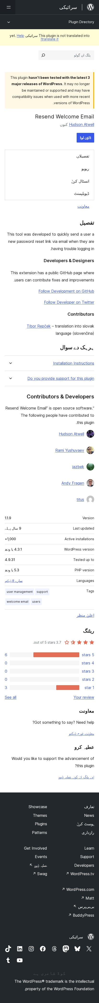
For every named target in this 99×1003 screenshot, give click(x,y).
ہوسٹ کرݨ (85, 823)
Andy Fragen (73, 483)
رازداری (88, 832)
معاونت (83, 206)
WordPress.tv (80, 873)
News (89, 815)
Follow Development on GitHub (66, 291)
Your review (84, 697)
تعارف (89, 806)
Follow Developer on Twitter (69, 302)
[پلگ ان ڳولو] (43, 55)
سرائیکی (76, 937)
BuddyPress (81, 915)
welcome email (17, 601)
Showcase (38, 806)
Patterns (39, 832)
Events (41, 856)
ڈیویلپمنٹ (81, 193)
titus (80, 499)
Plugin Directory (81, 22)
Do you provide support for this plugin (60, 378)
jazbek (78, 466)
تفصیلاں (82, 156)
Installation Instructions (73, 363)
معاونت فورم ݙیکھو (81, 733)
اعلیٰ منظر (85, 615)
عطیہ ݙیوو (38, 865)
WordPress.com (78, 889)
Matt (87, 898)
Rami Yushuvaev (69, 450)
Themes (40, 815)
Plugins (41, 823)
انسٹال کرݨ (80, 181)
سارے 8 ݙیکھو (14, 581)
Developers (84, 865)
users (36, 601)
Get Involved (35, 848)
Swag (39, 873)
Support (87, 856)
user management (20, 592)
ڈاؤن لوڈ (85, 138)
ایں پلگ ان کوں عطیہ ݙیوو (76, 776)
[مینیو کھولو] (7, 7)
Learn (89, 848)
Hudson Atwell (81, 124)
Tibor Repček (39, 326)
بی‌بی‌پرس (83, 906)
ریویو (85, 168)
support (42, 592)
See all (10, 697)
